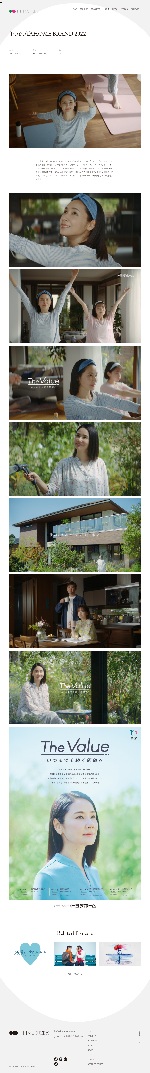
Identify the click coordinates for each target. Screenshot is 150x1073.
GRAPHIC (42, 53)
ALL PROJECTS (75, 974)
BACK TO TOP (139, 1037)
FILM (35, 53)
